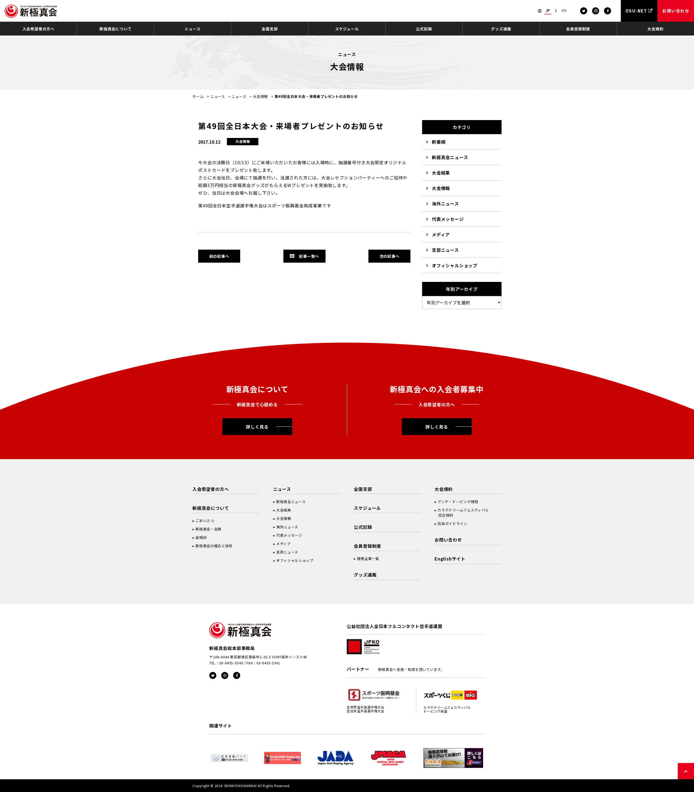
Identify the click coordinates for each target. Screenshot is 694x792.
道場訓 (201, 537)
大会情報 (260, 96)
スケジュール (347, 28)
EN (564, 10)
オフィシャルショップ (454, 265)
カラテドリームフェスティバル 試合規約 (462, 512)
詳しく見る (257, 426)
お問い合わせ (448, 539)
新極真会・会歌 (208, 529)
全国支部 (270, 28)
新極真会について (115, 28)
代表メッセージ (448, 219)
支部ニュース (445, 250)
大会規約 (655, 28)
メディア (441, 234)
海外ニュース (445, 203)
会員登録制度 (578, 28)
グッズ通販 (501, 28)
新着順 (438, 142)
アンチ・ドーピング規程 (458, 501)
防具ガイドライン (452, 523)
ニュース (192, 28)
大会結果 (441, 172)
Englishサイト (450, 558)
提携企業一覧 (368, 558)
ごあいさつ (204, 520)
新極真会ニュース (450, 157)
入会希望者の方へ (38, 28)
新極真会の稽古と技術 (214, 545)
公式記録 (424, 28)
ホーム (198, 96)
